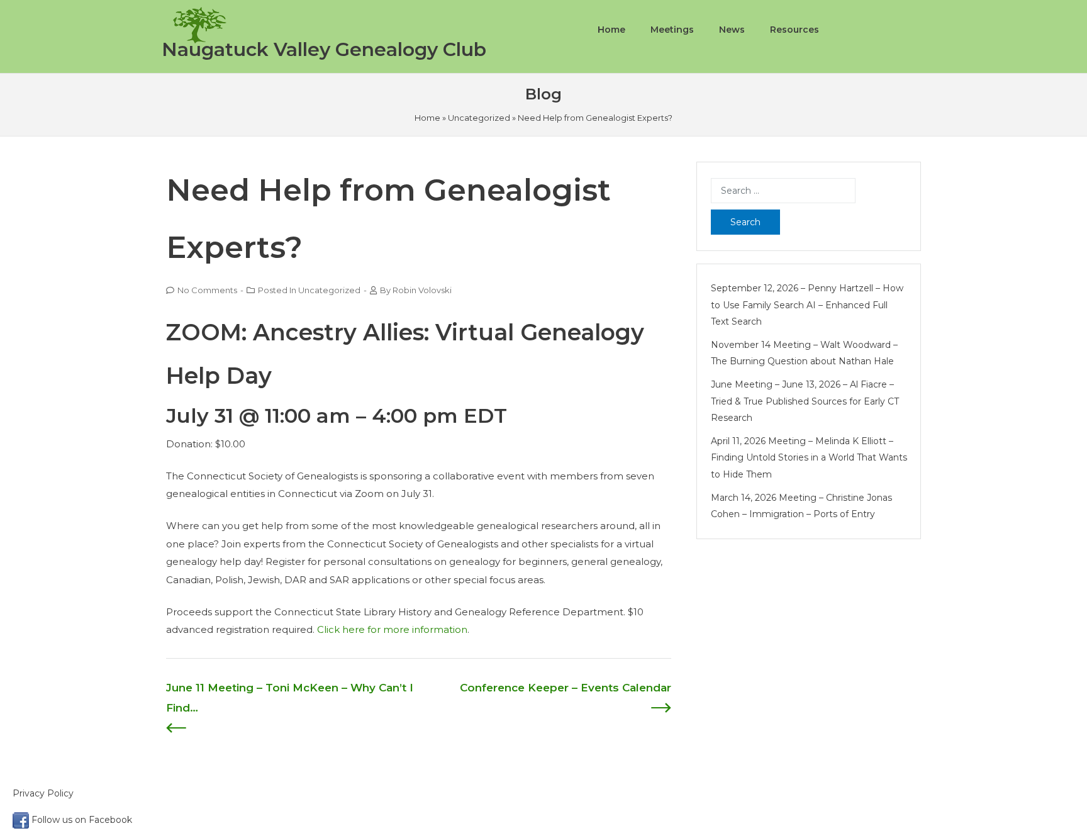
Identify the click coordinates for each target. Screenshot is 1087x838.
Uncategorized (479, 118)
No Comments (207, 290)
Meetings (672, 29)
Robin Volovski (422, 290)
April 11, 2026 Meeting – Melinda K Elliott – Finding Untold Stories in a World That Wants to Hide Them (809, 457)
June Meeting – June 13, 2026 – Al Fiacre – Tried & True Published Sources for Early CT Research (805, 401)
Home (611, 29)
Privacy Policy (44, 793)
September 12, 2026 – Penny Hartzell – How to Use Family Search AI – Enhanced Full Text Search (807, 304)
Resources (794, 29)
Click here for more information (392, 629)
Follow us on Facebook (80, 819)
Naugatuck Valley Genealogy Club (324, 49)
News (732, 29)
